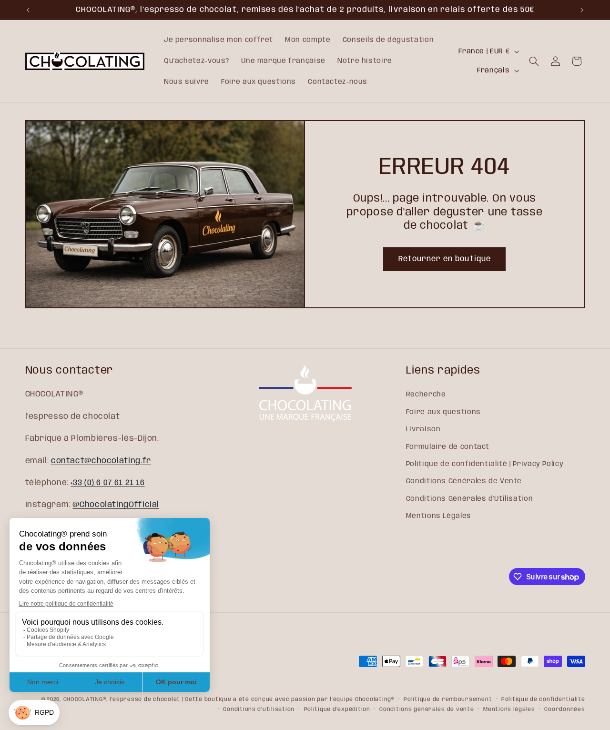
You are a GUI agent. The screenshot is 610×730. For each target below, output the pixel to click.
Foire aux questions (443, 412)
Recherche (426, 394)
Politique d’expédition (337, 709)
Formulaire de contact (447, 447)
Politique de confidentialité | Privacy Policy (484, 464)
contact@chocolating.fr (101, 461)
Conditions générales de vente (426, 709)
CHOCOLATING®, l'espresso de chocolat (121, 699)
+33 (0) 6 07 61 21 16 (107, 483)
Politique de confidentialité (543, 699)
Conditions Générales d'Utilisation (469, 499)
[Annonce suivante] (581, 10)
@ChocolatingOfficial (115, 505)
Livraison (423, 429)
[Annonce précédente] (28, 10)
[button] (534, 61)
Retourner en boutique (444, 259)
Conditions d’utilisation (259, 709)
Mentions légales (509, 709)
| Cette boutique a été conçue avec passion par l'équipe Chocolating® (288, 699)
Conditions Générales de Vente (464, 481)
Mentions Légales (438, 516)
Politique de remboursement (448, 699)
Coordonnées (564, 709)
